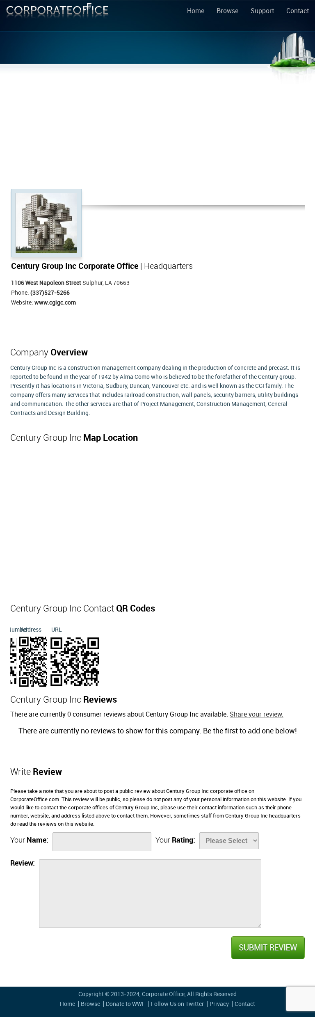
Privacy (219, 1004)
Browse (227, 11)
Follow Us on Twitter (177, 1004)
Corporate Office (57, 17)
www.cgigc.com (55, 303)
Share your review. (256, 714)
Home (195, 11)
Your (29, 840)
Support (262, 11)
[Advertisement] (157, 127)
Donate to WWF (125, 1004)
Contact (297, 11)
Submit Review (267, 947)
